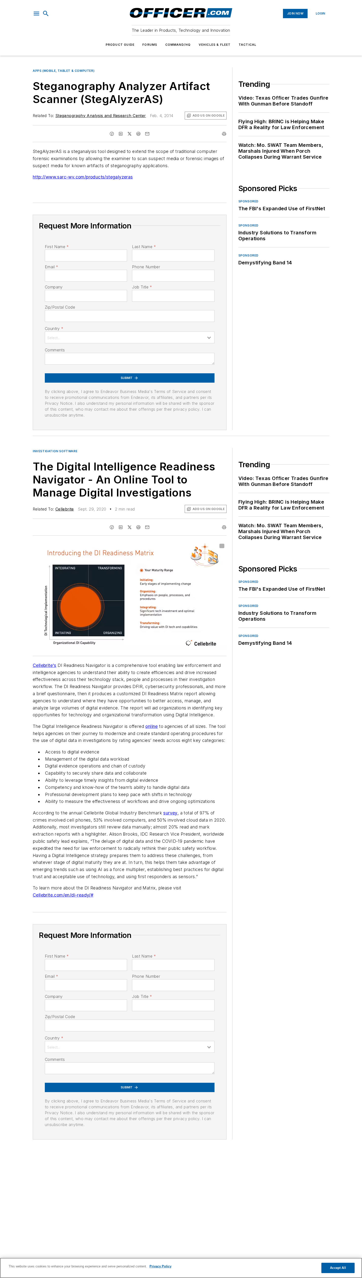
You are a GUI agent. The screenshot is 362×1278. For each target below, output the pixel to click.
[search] (45, 13)
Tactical (248, 44)
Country (54, 328)
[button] (36, 13)
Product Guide (120, 44)
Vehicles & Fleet (215, 44)
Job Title (142, 287)
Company (54, 287)
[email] (147, 133)
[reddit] (138, 133)
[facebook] (111, 133)
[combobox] (129, 337)
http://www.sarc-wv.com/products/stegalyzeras (83, 177)
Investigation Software (55, 451)
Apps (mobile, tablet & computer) (64, 71)
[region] (181, 1268)
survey (170, 812)
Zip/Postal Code (60, 307)
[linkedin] (120, 133)
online (151, 726)
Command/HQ (178, 44)
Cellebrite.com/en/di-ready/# (63, 895)
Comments (55, 349)
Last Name (144, 246)
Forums (149, 44)
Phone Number (146, 266)
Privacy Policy (160, 1266)
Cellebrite (64, 509)
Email (51, 266)
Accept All (338, 1268)
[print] (224, 133)
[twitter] (129, 133)
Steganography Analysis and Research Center (100, 115)
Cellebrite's (44, 665)
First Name (57, 246)
